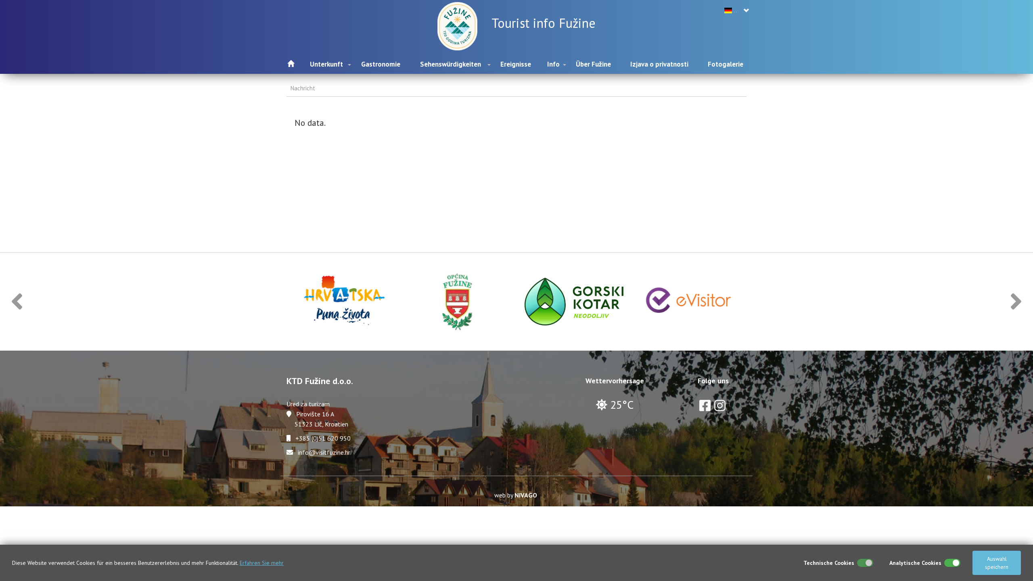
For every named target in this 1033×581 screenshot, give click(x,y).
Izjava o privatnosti (659, 64)
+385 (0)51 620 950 (323, 438)
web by (515, 495)
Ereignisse (515, 64)
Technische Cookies (828, 562)
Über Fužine (593, 64)
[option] (344, 301)
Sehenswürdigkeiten (450, 64)
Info (553, 64)
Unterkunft (326, 64)
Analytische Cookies (915, 562)
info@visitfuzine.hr (324, 452)
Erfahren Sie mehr (262, 562)
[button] (17, 301)
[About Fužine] (459, 25)
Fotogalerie (725, 64)
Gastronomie (380, 64)
